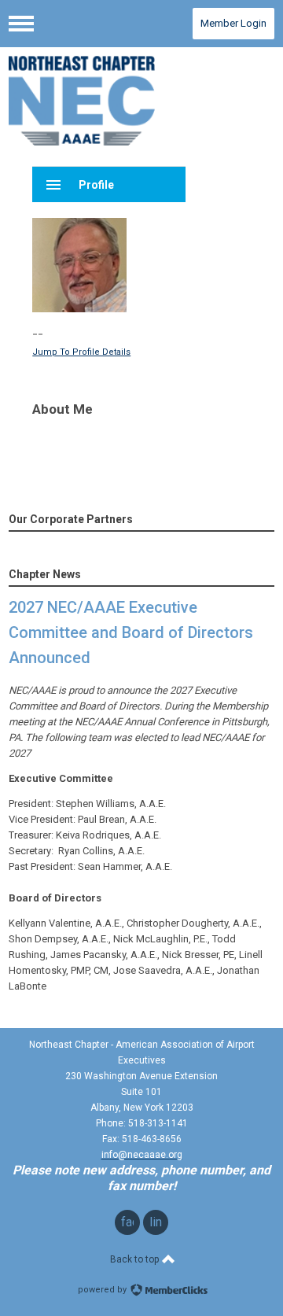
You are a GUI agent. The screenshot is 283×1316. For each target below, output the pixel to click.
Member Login (233, 23)
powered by (103, 1290)
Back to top (135, 1259)
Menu (21, 23)
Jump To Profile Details (81, 352)
